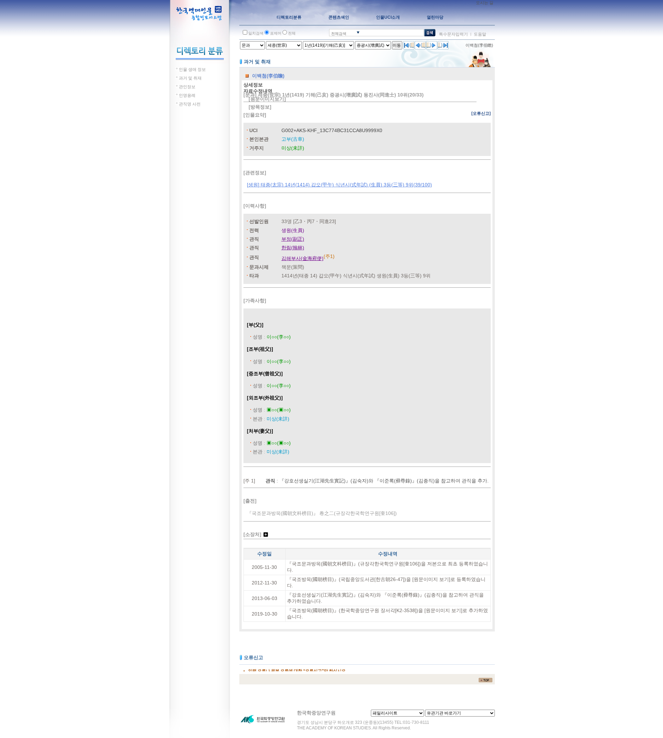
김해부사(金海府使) (302, 258)
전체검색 (338, 33)
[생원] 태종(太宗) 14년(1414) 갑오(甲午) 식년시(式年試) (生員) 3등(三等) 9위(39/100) (339, 184)
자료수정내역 (257, 91)
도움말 (480, 34)
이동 (397, 45)
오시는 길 (484, 2)
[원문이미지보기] (267, 99)
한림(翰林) (292, 247)
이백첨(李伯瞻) (479, 45)
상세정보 (253, 84)
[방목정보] (260, 107)
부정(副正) (292, 239)
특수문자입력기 (453, 34)
